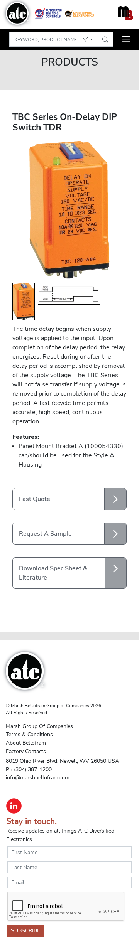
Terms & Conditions (29, 734)
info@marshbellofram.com (38, 777)
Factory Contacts (26, 751)
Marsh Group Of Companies (39, 726)
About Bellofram (26, 743)
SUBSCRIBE (25, 930)
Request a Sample (45, 533)
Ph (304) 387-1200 (29, 769)
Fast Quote (34, 499)
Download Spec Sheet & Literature (53, 573)
